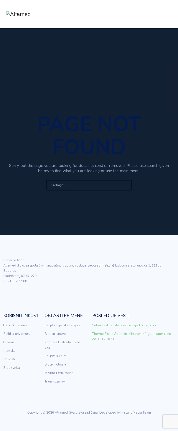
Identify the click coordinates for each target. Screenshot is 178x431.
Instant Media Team (136, 412)
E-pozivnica (11, 368)
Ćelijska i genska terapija (62, 325)
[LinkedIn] (6, 293)
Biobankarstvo (55, 334)
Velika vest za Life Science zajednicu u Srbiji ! (124, 325)
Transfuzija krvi (55, 381)
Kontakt (9, 351)
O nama (9, 342)
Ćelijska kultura (55, 356)
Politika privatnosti (17, 334)
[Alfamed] (19, 14)
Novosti (9, 359)
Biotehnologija (55, 364)
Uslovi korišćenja (15, 325)
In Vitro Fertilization (58, 373)
